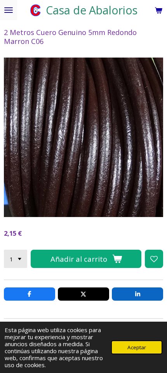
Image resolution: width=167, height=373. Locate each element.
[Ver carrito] (158, 10)
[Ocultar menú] (8, 10)
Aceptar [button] (136, 347)
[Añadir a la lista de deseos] (154, 259)
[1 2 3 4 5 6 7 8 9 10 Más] (15, 259)
